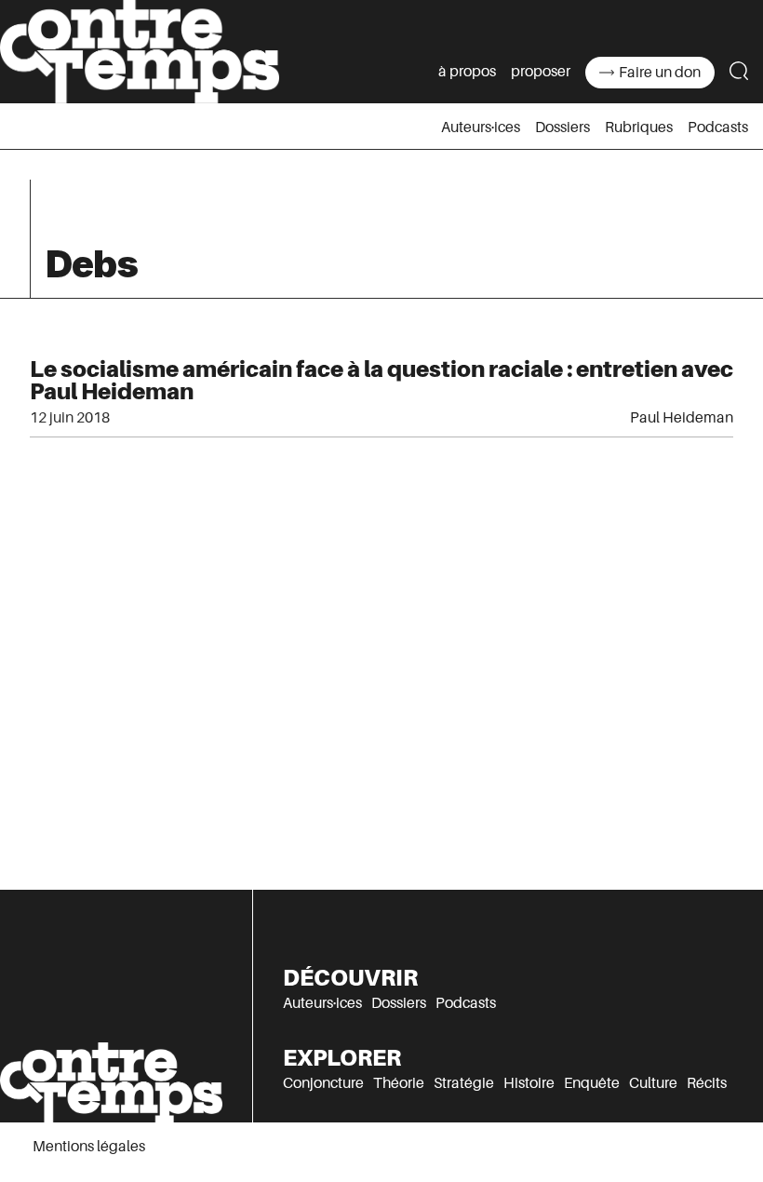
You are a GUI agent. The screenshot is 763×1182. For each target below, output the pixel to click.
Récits (707, 1083)
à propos (467, 71)
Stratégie (464, 1083)
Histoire (529, 1083)
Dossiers (562, 127)
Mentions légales (89, 1146)
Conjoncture (323, 1083)
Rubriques (639, 127)
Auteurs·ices (480, 127)
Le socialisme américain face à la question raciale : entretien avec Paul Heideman (381, 380)
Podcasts (718, 127)
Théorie (398, 1083)
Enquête (592, 1083)
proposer (540, 71)
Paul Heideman (681, 418)
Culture (653, 1083)
